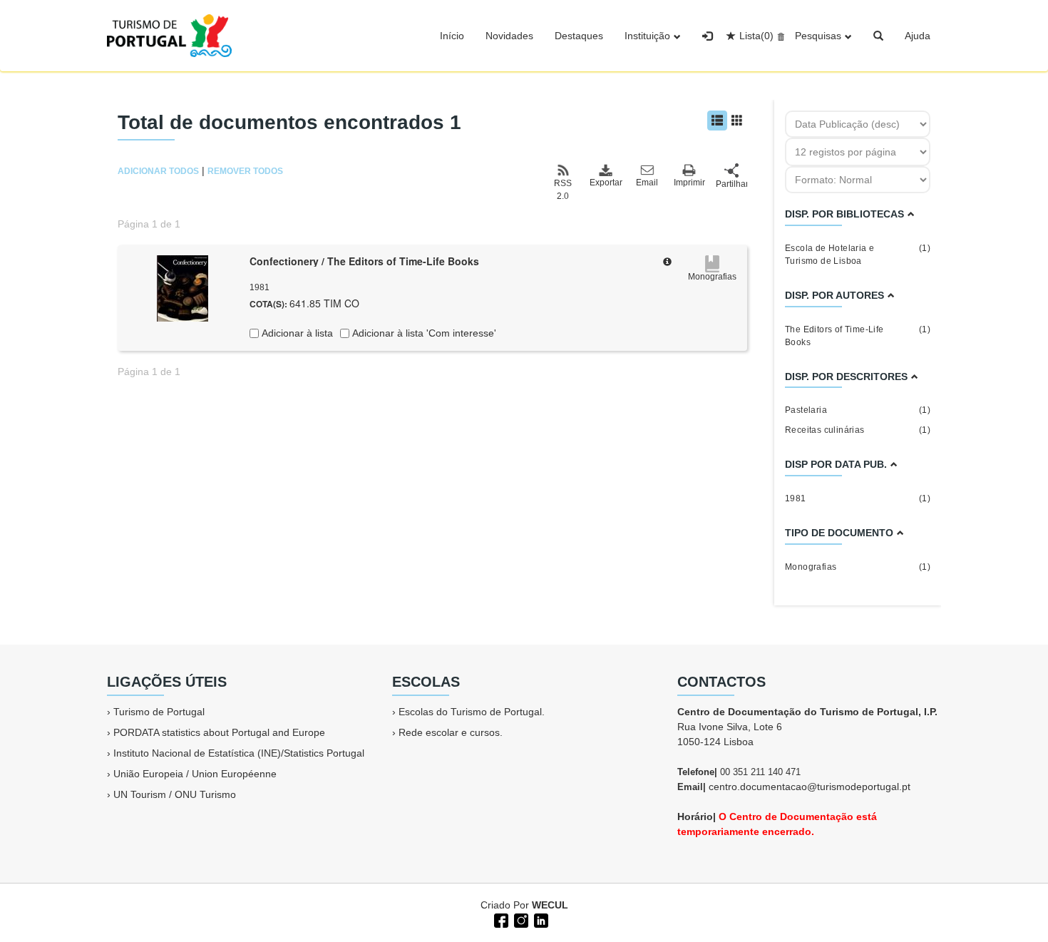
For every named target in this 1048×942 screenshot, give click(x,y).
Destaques (579, 35)
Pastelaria (857, 410)
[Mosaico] (737, 120)
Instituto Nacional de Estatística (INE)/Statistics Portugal (238, 753)
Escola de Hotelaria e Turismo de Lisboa (857, 254)
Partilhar (731, 184)
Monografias (857, 567)
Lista (756, 35)
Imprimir (689, 183)
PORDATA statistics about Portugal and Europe (219, 732)
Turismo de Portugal (159, 711)
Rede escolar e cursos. (451, 732)
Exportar (605, 183)
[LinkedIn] (539, 919)
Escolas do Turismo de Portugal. (472, 711)
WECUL (550, 905)
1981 (857, 498)
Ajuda (917, 35)
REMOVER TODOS (245, 171)
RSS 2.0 (563, 189)
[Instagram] (519, 919)
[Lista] (717, 120)
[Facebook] (499, 919)
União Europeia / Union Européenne (195, 773)
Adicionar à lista (296, 333)
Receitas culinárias (857, 430)
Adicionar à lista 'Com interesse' (422, 333)
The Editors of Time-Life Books (857, 335)
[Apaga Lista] (779, 35)
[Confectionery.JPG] (182, 287)
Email (647, 183)
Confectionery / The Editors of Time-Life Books (364, 261)
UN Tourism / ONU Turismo (174, 794)
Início (452, 35)
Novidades (509, 35)
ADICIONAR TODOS (158, 171)
